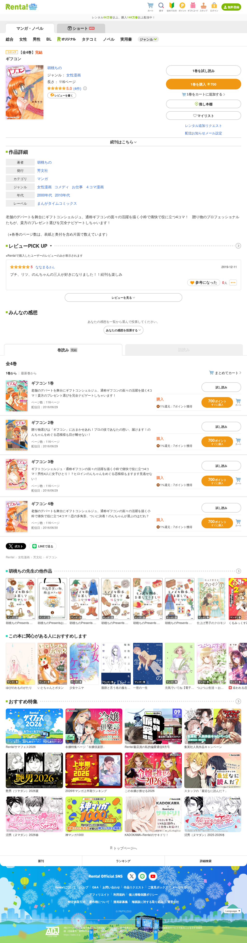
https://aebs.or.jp (72, 934)
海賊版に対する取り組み (148, 901)
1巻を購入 (203, 84)
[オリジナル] (66, 39)
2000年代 (44, 194)
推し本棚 (206, 104)
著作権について (99, 901)
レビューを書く (64, 95)
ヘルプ (84, 887)
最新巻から (29, 373)
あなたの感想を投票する (122, 330)
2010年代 (62, 194)
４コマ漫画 (95, 186)
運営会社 (173, 901)
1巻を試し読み (203, 70)
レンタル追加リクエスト (203, 125)
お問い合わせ (111, 887)
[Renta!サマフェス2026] (32, 7)
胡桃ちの (54, 67)
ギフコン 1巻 (42, 383)
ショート (83, 28)
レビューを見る (122, 297)
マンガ (42, 178)
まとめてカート (227, 372)
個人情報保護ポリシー (143, 894)
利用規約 (119, 894)
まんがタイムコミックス (57, 203)
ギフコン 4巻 (42, 503)
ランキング (123, 861)
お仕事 (77, 186)
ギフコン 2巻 (42, 422)
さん (45, 266)
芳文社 (42, 170)
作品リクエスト (134, 887)
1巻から (11, 373)
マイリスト (205, 115)
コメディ (62, 186)
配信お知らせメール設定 (203, 133)
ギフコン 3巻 (42, 461)
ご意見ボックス (158, 887)
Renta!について (65, 887)
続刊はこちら (121, 142)
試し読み (221, 387)
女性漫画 (73, 74)
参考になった (206, 282)
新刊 (41, 861)
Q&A (95, 887)
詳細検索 (206, 861)
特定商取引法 (76, 901)
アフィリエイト (99, 894)
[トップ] (17, 7)
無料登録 (233, 7)
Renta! (10, 557)
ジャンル (146, 39)
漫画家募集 (120, 901)
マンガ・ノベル (29, 28)
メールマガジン (182, 887)
